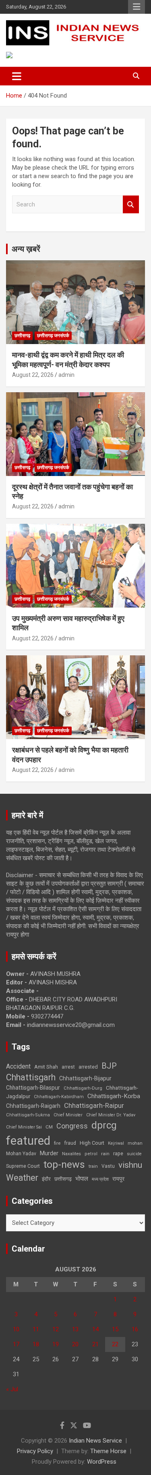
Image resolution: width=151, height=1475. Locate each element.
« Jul (12, 1389)
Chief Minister (68, 1115)
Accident (18, 1066)
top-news (64, 1164)
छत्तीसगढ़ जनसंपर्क (53, 335)
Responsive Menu (136, 7)
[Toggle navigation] (16, 76)
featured (28, 1141)
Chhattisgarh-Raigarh (33, 1106)
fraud (70, 1143)
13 (75, 1329)
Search (131, 205)
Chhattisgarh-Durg (83, 1088)
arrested (88, 1067)
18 (36, 1344)
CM (49, 1127)
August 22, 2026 (33, 375)
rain (105, 1153)
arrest (68, 1067)
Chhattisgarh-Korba (113, 1096)
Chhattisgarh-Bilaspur (33, 1087)
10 (16, 1329)
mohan (135, 1143)
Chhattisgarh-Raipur (94, 1105)
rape (118, 1153)
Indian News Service (95, 1440)
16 (135, 1329)
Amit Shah (46, 1067)
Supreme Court (23, 1166)
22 (115, 1344)
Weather (22, 1178)
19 (55, 1344)
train (93, 1166)
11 (36, 1329)
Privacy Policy (35, 1451)
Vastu (108, 1166)
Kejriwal (116, 1143)
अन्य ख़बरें (26, 249)
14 (95, 1329)
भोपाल (81, 1178)
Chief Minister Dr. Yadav (110, 1115)
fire (57, 1143)
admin (66, 375)
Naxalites (71, 1153)
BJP (109, 1066)
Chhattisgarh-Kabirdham (59, 1096)
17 (16, 1344)
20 (75, 1344)
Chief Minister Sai (24, 1127)
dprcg (104, 1125)
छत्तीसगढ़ (22, 335)
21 (95, 1344)
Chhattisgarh (31, 1077)
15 (115, 1329)
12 (55, 1329)
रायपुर (118, 1178)
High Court (92, 1143)
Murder (49, 1153)
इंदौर (46, 1179)
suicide (134, 1153)
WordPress (101, 1461)
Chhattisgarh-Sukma (28, 1115)
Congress (72, 1126)
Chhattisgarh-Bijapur (85, 1078)
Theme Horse (108, 1451)
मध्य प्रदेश (100, 1179)
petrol (91, 1153)
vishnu (130, 1165)
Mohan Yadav (21, 1153)
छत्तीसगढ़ (63, 1179)
